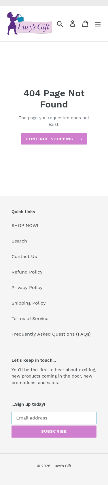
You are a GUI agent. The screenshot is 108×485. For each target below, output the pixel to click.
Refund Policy (27, 272)
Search (19, 241)
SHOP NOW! (25, 225)
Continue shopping (49, 138)
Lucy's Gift (61, 466)
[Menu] (98, 23)
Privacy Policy (27, 287)
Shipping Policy (29, 303)
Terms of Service (30, 318)
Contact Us (24, 256)
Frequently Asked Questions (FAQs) (51, 334)
